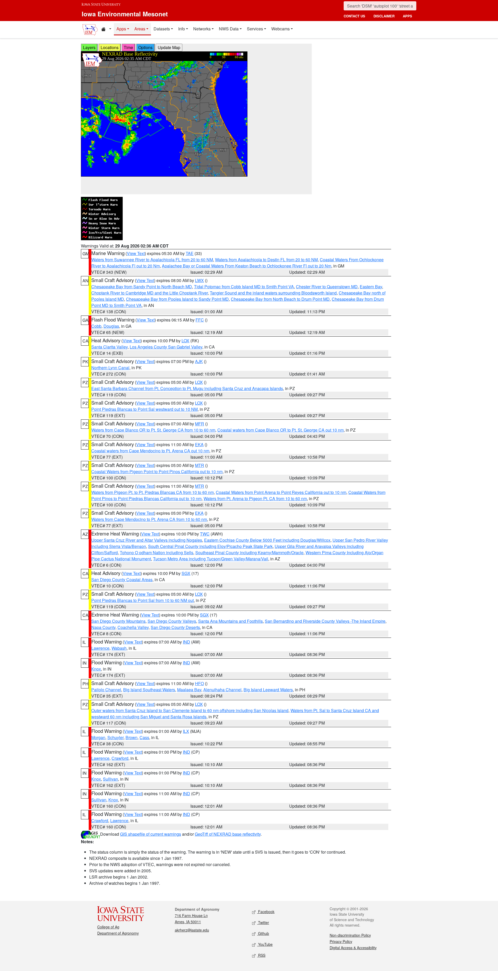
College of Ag (108, 926)
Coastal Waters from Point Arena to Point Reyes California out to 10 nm (281, 492)
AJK (199, 361)
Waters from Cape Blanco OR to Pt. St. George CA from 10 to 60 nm (153, 430)
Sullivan (110, 779)
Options (145, 47)
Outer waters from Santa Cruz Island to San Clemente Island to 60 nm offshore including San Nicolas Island (189, 710)
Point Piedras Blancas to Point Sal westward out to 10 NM (144, 409)
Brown (131, 737)
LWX (199, 280)
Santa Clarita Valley (109, 347)
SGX (186, 573)
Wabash (119, 648)
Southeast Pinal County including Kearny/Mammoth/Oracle (249, 552)
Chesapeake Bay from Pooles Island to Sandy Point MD (177, 299)
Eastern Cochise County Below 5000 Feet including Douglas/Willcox (267, 540)
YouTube (265, 944)
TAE (189, 253)
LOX (185, 341)
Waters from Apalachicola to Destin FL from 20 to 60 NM (266, 260)
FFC (200, 320)
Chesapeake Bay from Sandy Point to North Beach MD (141, 287)
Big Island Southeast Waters (149, 690)
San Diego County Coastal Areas (122, 579)
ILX (186, 731)
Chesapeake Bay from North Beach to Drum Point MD (280, 299)
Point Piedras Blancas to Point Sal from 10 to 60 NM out (142, 600)
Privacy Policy (341, 941)
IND (186, 642)
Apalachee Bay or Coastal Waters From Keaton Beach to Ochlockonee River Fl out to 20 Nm (246, 266)
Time (128, 47)
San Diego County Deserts (175, 627)
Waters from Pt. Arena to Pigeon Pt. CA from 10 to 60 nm (255, 498)
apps (407, 16)
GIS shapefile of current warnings (150, 834)
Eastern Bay (371, 287)
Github (263, 933)
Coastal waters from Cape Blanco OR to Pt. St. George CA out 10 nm (280, 430)
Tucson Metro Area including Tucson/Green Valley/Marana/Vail (210, 559)
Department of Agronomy (118, 933)
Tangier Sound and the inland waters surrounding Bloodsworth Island (273, 293)
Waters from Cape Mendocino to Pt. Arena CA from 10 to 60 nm (149, 519)
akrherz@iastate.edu (192, 930)
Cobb (96, 326)
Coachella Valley (133, 627)
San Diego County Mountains (118, 621)
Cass (144, 737)
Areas (139, 29)
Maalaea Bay (189, 690)
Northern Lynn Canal (110, 368)
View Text (136, 253)
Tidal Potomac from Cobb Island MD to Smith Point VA (244, 287)
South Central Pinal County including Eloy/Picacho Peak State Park (210, 546)
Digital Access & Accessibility (353, 947)
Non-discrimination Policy (350, 935)
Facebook (265, 911)
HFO (199, 683)
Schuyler (115, 737)
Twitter (263, 922)
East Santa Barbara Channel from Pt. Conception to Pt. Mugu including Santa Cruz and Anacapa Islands (187, 388)
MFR (199, 424)
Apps (121, 29)
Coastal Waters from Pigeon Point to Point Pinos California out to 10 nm (157, 471)
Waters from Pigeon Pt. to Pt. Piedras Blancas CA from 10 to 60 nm (152, 492)
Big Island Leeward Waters (268, 690)
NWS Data (229, 29)
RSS (261, 955)
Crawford (120, 758)
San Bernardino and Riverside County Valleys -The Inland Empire (325, 621)
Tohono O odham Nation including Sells (156, 552)
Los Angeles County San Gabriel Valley (166, 347)
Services (255, 29)
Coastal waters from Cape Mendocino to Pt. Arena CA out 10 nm (150, 451)
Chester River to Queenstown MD (327, 287)
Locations (110, 47)
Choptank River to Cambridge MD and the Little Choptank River (149, 293)
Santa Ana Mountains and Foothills (230, 621)
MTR (199, 465)
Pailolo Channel (106, 690)
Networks (202, 29)
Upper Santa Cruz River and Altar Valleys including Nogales (146, 540)
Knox (96, 669)
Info (181, 29)
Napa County (103, 627)
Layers (89, 47)
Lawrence (100, 648)
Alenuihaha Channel (222, 690)
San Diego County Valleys (172, 621)
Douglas (111, 326)
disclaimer (384, 16)
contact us (354, 16)
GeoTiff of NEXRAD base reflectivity (228, 834)
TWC (205, 534)
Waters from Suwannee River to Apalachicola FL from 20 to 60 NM (152, 260)
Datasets (162, 29)
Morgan (98, 737)
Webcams (280, 29)
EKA (199, 444)
